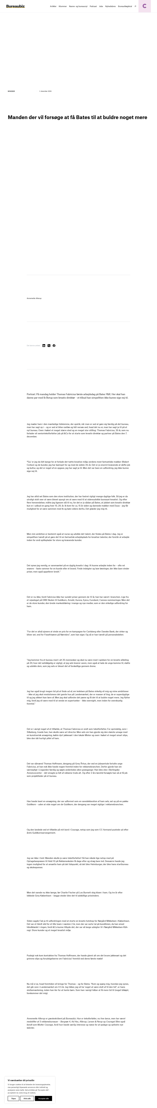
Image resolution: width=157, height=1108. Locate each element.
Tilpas (13, 1098)
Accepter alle (43, 1098)
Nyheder (11, 91)
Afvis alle (27, 1098)
